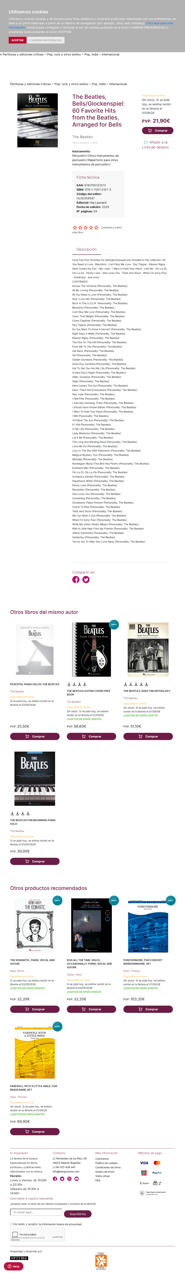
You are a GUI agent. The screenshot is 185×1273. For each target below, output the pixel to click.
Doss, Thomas (131, 970)
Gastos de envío (104, 1171)
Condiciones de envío (108, 1167)
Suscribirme (78, 1214)
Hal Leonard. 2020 (85, 142)
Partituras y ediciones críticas (23, 54)
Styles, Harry (74, 974)
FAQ (97, 1180)
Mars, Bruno (17, 970)
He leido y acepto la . (47, 1224)
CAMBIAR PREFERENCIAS (46, 40)
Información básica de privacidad (61, 1224)
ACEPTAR (17, 40)
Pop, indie (91, 54)
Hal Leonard (98, 202)
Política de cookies (106, 1162)
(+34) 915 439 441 (64, 1167)
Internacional (110, 54)
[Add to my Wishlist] (146, 142)
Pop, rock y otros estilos (64, 54)
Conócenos (102, 1158)
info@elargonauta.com (66, 1171)
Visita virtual (102, 1175)
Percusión (79, 155)
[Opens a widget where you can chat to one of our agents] (13, 1266)
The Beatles (17, 691)
